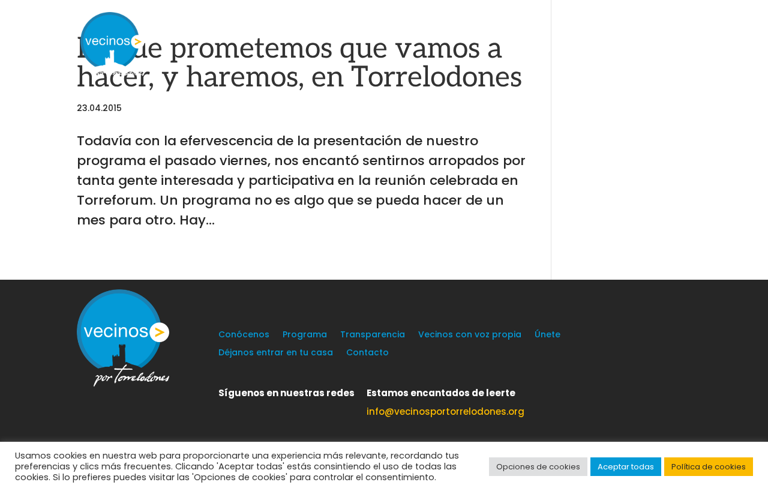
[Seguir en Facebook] (252, 410)
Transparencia (372, 335)
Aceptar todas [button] (626, 466)
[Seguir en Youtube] (300, 410)
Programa (305, 335)
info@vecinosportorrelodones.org (445, 411)
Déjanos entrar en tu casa (275, 353)
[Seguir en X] (228, 410)
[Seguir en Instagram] (276, 410)
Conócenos (243, 335)
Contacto (367, 353)
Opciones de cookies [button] (538, 466)
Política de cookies (708, 466)
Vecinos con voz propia (469, 335)
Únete (547, 335)
